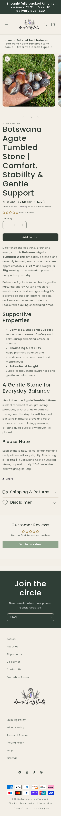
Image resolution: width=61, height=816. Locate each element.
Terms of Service (18, 735)
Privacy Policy (15, 727)
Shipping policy (42, 808)
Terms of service (22, 808)
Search (11, 639)
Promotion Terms (18, 677)
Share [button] (9, 479)
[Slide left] (23, 117)
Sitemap (12, 758)
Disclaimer (13, 661)
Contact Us (14, 669)
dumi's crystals (28, 799)
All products (14, 654)
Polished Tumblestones (32, 40)
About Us (12, 646)
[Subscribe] (50, 617)
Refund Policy (15, 742)
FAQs (10, 750)
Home (8, 40)
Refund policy (27, 803)
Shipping (23, 206)
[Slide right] (38, 117)
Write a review (30, 544)
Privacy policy (44, 803)
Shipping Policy (16, 720)
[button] (7, 24)
